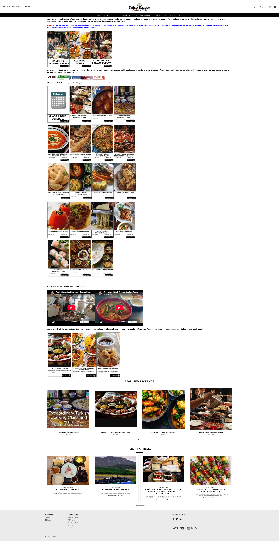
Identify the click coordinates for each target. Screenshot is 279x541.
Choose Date (116, 426)
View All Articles (140, 505)
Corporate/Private (143, 15)
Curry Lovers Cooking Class (163, 432)
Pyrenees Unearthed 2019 (115, 490)
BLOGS (172, 15)
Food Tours (126, 15)
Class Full (68, 426)
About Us (160, 15)
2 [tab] (140, 439)
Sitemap (48, 520)
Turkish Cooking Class (68, 432)
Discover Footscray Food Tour (115, 432)
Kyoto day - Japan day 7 (68, 490)
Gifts (115, 15)
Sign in (255, 6)
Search (248, 6)
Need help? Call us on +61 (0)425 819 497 (16, 6)
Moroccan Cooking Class (211, 432)
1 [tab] (138, 439)
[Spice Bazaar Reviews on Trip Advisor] (64, 77)
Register (263, 6)
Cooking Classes (102, 15)
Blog (46, 519)
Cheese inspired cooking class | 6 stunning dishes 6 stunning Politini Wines (163, 492)
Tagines (47, 517)
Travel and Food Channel (74, 286)
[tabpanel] (68, 411)
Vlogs (181, 15)
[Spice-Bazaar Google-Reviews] (99, 77)
